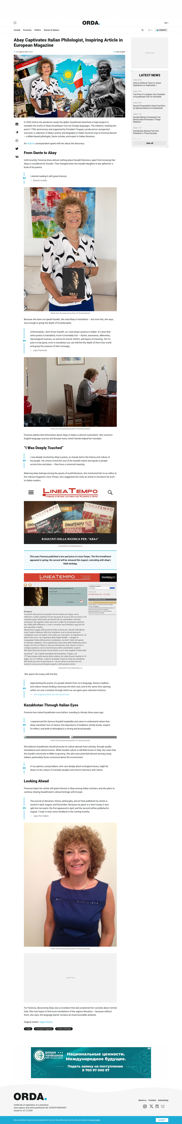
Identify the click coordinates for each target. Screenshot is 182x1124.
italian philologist (64, 1029)
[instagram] (145, 1107)
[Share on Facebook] (17, 124)
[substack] (157, 1107)
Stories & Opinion (51, 30)
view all (149, 143)
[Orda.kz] (30, 1102)
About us (142, 1100)
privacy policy (95, 1120)
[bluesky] (163, 1107)
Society (17, 30)
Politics (37, 30)
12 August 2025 (22, 52)
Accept (162, 1120)
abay (29, 1029)
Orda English (120, 52)
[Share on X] (17, 148)
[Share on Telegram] (17, 132)
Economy (27, 30)
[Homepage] (91, 23)
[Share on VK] (17, 157)
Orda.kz (31, 143)
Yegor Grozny (46, 1022)
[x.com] (151, 1107)
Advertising (163, 1100)
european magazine (44, 1029)
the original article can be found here (51, 694)
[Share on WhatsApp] (17, 140)
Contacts (152, 1100)
